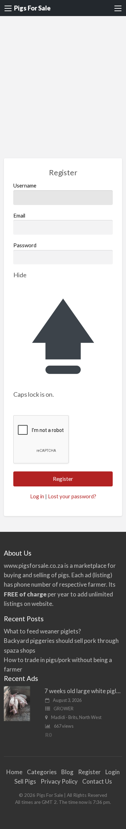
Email (19, 215)
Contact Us (97, 781)
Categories (42, 772)
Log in (37, 496)
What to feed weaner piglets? (42, 631)
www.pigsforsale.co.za (33, 565)
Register (89, 772)
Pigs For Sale (32, 8)
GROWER (64, 708)
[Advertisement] (63, 82)
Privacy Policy (59, 781)
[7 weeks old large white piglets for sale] (17, 703)
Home (14, 772)
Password (24, 245)
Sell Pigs (25, 781)
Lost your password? (72, 496)
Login (112, 772)
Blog (67, 772)
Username (24, 185)
